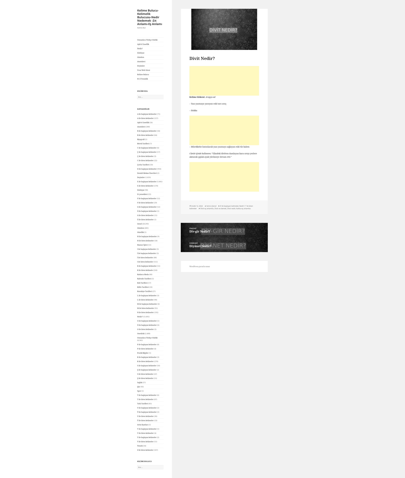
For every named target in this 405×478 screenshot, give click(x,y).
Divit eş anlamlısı (207, 208)
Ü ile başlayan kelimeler (147, 412)
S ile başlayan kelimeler (146, 365)
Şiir (138, 387)
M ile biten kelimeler (145, 308)
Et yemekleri (142, 194)
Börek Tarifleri (143, 143)
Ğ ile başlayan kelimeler (147, 211)
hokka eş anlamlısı (243, 208)
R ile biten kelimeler (145, 361)
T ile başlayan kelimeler (147, 395)
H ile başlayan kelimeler (147, 236)
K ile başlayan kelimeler (147, 266)
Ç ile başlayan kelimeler (147, 152)
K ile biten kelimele (145, 270)
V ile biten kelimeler (145, 433)
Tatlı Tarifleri (142, 403)
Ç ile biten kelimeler (145, 156)
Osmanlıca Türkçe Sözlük (147, 40)
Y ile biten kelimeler (145, 441)
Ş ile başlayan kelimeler (146, 370)
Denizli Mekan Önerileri (147, 173)
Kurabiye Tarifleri (144, 291)
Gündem (140, 57)
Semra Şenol (211, 206)
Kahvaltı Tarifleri (144, 279)
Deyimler (141, 66)
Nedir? (140, 48)
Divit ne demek (220, 208)
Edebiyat (140, 53)
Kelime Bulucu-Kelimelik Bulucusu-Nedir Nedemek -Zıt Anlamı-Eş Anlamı (149, 17)
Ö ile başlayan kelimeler (147, 325)
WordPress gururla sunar (199, 266)
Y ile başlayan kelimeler (147, 437)
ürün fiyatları (142, 425)
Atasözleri (141, 61)
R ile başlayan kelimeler (147, 357)
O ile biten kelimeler (145, 329)
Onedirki (140, 333)
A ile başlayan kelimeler (147, 114)
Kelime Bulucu (143, 74)
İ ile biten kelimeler (145, 257)
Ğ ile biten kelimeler (145, 219)
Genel (139, 224)
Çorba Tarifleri (143, 165)
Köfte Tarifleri (143, 287)
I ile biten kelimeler (145, 262)
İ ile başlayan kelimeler (146, 253)
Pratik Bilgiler (142, 353)
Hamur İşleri (142, 245)
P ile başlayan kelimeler (147, 344)
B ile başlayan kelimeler (147, 131)
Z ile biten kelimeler (145, 450)
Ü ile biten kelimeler (145, 420)
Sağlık (139, 382)
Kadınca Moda (143, 274)
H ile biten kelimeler (145, 241)
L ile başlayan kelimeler (147, 295)
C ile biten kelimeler (145, 160)
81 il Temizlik (142, 79)
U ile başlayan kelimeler (147, 408)
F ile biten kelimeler (145, 203)
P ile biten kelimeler (145, 349)
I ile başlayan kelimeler (146, 249)
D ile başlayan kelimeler (147, 169)
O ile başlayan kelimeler (147, 321)
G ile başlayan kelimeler (147, 207)
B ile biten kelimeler (145, 135)
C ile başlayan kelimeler (147, 148)
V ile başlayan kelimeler (147, 429)
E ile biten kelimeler (145, 186)
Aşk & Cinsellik (143, 44)
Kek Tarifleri (142, 283)
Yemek (140, 446)
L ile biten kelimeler (145, 300)
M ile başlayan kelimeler (147, 304)
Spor (139, 391)
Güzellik (140, 232)
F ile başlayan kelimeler (146, 198)
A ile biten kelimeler (145, 118)
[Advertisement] (224, 80)
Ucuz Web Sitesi (143, 70)
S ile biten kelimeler (145, 374)
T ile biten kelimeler (145, 399)
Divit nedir (231, 208)
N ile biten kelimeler (145, 312)
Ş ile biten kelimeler (145, 378)
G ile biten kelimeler (145, 215)
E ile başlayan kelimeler (147, 181)
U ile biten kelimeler (145, 416)
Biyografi (141, 139)
